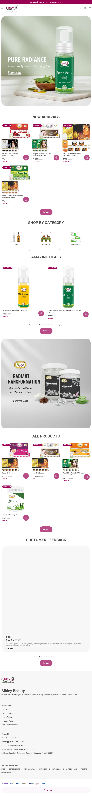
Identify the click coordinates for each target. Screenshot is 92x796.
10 (56, 656)
